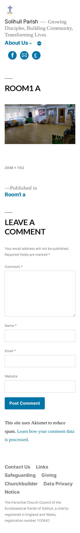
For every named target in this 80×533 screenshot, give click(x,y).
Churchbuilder (21, 483)
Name (11, 326)
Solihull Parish (21, 21)
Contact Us (17, 467)
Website (11, 376)
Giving (49, 475)
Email (10, 351)
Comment (14, 267)
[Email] (24, 55)
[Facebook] (12, 55)
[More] (39, 43)
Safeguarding (20, 475)
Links (42, 467)
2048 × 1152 (14, 168)
